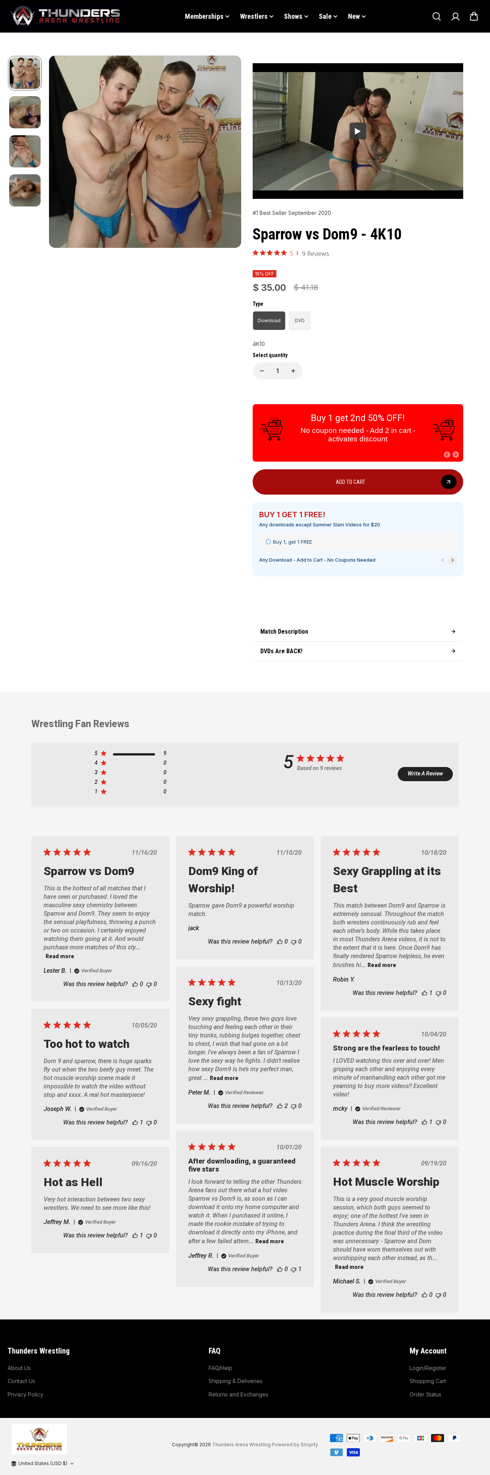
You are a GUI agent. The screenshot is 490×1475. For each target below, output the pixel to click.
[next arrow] (226, 153)
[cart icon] (474, 16)
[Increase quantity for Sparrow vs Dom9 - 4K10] (293, 370)
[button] (447, 454)
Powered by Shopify (295, 1444)
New (354, 16)
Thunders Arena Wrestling (241, 1444)
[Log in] (455, 16)
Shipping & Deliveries (236, 1381)
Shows (293, 16)
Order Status (425, 1394)
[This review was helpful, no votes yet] (135, 984)
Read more (60, 956)
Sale (325, 16)
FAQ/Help (220, 1368)
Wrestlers (254, 16)
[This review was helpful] (280, 1106)
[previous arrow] (64, 153)
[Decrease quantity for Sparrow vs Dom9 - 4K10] (261, 370)
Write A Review (425, 773)
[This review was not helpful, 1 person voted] (293, 1269)
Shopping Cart (428, 1381)
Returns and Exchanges (238, 1394)
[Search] (436, 16)
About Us (19, 1368)
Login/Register (428, 1368)
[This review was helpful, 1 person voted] (424, 992)
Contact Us (21, 1381)
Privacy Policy (25, 1394)
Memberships (204, 16)
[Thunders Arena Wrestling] (65, 16)
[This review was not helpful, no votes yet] (149, 984)
